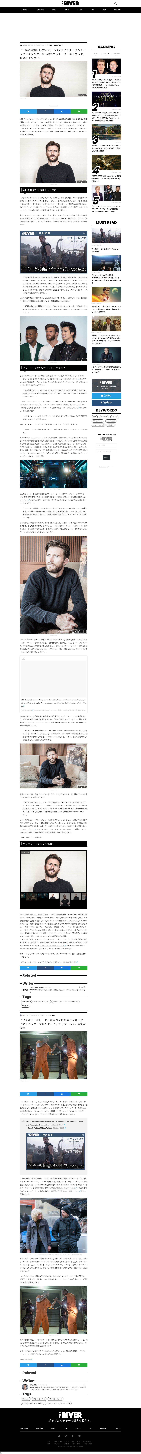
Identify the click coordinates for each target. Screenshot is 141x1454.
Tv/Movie (58, 45)
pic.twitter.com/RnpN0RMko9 (52, 1125)
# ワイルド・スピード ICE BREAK (32, 1403)
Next (83, 871)
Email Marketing (103, 466)
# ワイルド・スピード (55, 1399)
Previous (24, 871)
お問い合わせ (67, 1443)
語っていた (24, 500)
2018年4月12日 (58, 1128)
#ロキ (94, 417)
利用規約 (48, 1443)
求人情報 (78, 1443)
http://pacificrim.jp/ (69, 962)
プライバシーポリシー (57, 1443)
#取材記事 (111, 425)
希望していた (73, 408)
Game (67, 10)
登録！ (106, 457)
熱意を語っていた (71, 379)
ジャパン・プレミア (27, 829)
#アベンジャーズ (97, 421)
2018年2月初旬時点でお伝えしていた (65, 1191)
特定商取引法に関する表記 (88, 1443)
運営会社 (73, 1443)
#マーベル (114, 417)
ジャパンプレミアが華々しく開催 (52, 945)
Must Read (25, 10)
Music (54, 10)
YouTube (118, 1428)
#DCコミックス (111, 421)
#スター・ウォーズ (98, 425)
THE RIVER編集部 (28, 45)
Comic (79, 10)
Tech (92, 10)
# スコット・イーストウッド (41, 1001)
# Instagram (25, 1001)
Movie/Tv (40, 10)
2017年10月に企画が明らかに (64, 1188)
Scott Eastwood (27, 710)
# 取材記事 (25, 1006)
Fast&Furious (27, 1359)
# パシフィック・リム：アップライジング (65, 1001)
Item (104, 10)
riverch (81, 1446)
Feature (48, 45)
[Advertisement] (70, 25)
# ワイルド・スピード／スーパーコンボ (58, 1403)
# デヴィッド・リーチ (39, 1399)
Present (117, 10)
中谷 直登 (25, 1015)
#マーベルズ (104, 417)
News (42, 1015)
